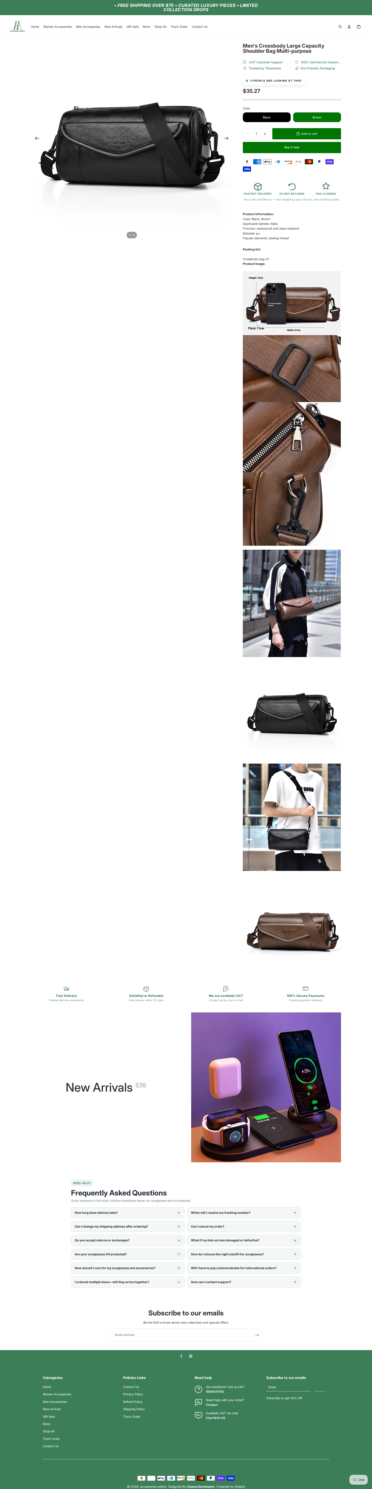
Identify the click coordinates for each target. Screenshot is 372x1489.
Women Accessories (57, 1394)
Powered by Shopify (231, 1486)
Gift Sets (49, 1416)
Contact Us (51, 1446)
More (46, 1424)
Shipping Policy (134, 1409)
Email (272, 1387)
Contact (211, 1405)
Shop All (48, 1431)
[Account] (349, 26)
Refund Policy (133, 1402)
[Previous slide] (36, 139)
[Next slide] (227, 139)
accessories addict (153, 1486)
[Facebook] (181, 1356)
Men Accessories (55, 1402)
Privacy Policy (133, 1394)
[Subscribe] (320, 1387)
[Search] (340, 26)
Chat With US (215, 1418)
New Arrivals (52, 1409)
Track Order (51, 1439)
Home (47, 1387)
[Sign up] (257, 1335)
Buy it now (291, 147)
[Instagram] (190, 1356)
